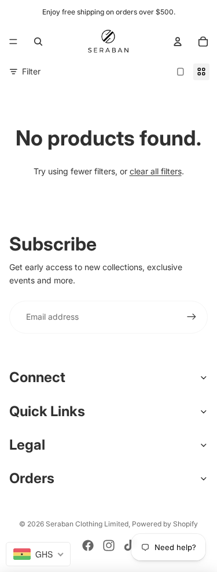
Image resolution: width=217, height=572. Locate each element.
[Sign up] (192, 317)
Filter (31, 71)
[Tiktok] (129, 545)
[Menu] (13, 41)
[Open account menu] (177, 41)
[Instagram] (109, 545)
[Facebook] (88, 545)
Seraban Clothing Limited (87, 523)
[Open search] (38, 41)
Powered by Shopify (165, 523)
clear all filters (156, 171)
